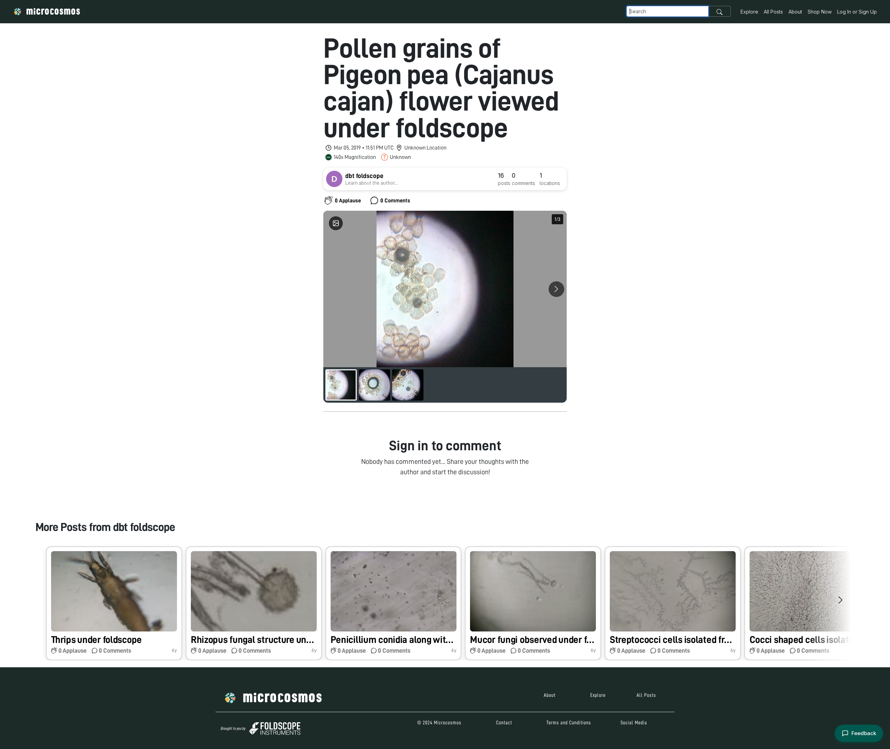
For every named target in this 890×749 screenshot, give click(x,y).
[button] (114, 603)
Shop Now (820, 12)
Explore (749, 12)
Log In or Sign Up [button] (857, 12)
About (795, 12)
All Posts (773, 12)
